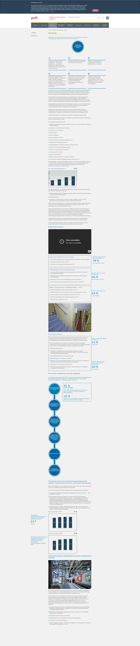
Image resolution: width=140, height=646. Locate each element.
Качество (34, 32)
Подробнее (52, 11)
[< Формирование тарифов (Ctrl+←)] (104, 31)
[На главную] (34, 18)
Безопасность (34, 35)
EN (102, 18)
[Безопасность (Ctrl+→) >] (107, 31)
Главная (50, 30)
